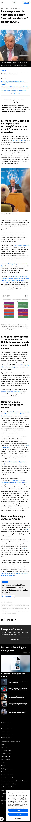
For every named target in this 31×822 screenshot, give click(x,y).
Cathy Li (3, 70)
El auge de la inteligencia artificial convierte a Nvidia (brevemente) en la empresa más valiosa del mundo (15, 87)
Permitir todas (18, 814)
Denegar (18, 810)
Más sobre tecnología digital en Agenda (11, 93)
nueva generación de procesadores (11, 391)
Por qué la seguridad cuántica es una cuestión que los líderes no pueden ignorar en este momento (17, 712)
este (26, 529)
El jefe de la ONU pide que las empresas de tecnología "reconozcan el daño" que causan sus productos (14, 83)
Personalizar (18, 818)
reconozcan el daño (19, 140)
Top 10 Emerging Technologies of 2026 (13, 673)
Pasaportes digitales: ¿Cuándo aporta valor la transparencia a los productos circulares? (18, 705)
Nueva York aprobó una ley (21, 245)
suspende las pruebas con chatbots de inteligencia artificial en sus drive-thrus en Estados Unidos (15, 414)
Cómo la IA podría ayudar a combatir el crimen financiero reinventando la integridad (18, 690)
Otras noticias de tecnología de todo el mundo (13, 90)
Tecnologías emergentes (10, 8)
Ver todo (26, 652)
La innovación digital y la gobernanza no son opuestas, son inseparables (18, 696)
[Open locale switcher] (2, 819)
